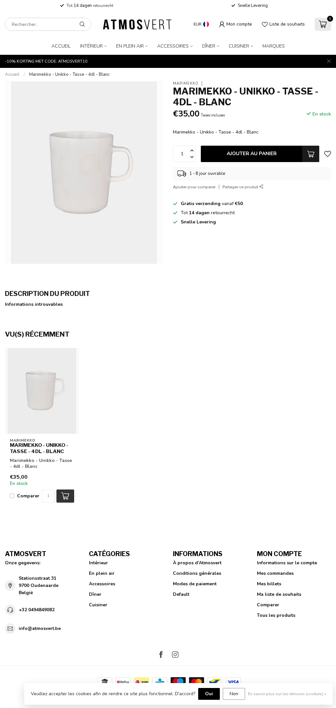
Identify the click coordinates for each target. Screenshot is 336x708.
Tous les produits (276, 615)
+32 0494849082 (36, 610)
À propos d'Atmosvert (197, 563)
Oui (209, 694)
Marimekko (186, 83)
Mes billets (269, 584)
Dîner (208, 46)
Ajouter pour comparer (194, 187)
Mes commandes (275, 573)
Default (181, 594)
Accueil (61, 46)
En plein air (130, 46)
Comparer (28, 495)
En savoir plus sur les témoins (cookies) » (287, 694)
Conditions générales (197, 573)
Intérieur (91, 46)
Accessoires (173, 46)
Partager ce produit (240, 187)
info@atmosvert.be (40, 628)
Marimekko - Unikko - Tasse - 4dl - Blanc (69, 74)
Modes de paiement (195, 584)
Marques (273, 46)
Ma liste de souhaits (279, 594)
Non (234, 694)
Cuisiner (239, 46)
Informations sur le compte (287, 563)
